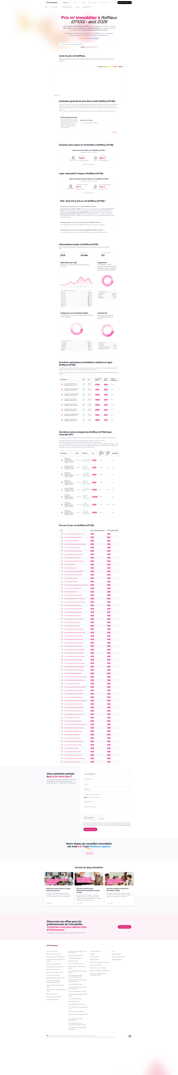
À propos (92, 954)
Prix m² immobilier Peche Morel (72, 734)
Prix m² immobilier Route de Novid (73, 615)
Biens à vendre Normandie (54, 964)
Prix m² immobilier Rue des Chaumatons (74, 653)
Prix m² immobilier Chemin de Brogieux (74, 639)
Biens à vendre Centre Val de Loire (56, 957)
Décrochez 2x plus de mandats (98, 968)
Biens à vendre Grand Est (53, 969)
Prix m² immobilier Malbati (71, 578)
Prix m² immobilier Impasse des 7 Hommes (75, 656)
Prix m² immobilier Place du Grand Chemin (74, 680)
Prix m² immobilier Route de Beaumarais (74, 707)
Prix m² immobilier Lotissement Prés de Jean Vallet (76, 584)
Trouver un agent (92, 2)
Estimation (65, 2)
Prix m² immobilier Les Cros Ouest (72, 761)
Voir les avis (89, 853)
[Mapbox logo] (57, 95)
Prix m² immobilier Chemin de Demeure (74, 571)
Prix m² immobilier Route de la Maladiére (74, 629)
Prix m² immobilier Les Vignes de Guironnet (75, 758)
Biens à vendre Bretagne (53, 975)
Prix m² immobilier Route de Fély (72, 683)
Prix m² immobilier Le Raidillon (72, 540)
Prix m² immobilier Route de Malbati (73, 673)
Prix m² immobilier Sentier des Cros (73, 605)
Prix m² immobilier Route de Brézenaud (74, 697)
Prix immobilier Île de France (75, 963)
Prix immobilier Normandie (75, 984)
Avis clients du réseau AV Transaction (100, 962)
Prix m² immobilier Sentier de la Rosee (73, 574)
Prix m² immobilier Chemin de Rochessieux (75, 666)
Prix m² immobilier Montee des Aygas (73, 659)
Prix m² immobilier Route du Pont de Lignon (75, 602)
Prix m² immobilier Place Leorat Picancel (74, 714)
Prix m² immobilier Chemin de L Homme (74, 619)
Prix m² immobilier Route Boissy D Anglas (74, 727)
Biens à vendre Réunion (53, 999)
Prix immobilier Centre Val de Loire (77, 991)
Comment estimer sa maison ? (76, 1011)
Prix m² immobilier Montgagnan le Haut (74, 741)
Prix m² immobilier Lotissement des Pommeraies (76, 724)
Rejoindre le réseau (124, 2)
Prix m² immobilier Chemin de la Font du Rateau (76, 700)
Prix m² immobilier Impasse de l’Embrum (74, 561)
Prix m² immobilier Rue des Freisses (73, 537)
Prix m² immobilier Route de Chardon (73, 612)
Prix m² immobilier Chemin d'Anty (72, 622)
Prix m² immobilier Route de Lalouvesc (73, 731)
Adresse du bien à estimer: (86, 120)
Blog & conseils (94, 959)
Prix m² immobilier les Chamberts (72, 547)
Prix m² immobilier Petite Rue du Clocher (74, 642)
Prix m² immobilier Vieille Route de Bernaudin (75, 544)
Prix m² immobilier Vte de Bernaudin (73, 588)
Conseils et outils (104, 2)
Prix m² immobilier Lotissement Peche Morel (75, 632)
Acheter (75, 2)
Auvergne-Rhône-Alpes (66, 7)
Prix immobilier (54, 7)
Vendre (83, 2)
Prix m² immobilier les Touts (71, 591)
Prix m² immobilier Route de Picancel (73, 595)
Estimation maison (73, 961)
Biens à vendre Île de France (54, 954)
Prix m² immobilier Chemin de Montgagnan (75, 649)
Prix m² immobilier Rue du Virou (72, 625)
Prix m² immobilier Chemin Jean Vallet (73, 704)
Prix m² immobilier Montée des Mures (73, 646)
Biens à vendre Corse (52, 994)
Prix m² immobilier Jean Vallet (71, 748)
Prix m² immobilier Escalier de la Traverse (74, 670)
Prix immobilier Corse (74, 1001)
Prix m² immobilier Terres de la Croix (73, 755)
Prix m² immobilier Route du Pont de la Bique (75, 687)
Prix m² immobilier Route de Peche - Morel (74, 533)
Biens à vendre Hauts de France (55, 967)
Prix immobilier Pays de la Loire (76, 1004)
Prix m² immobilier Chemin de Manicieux (74, 710)
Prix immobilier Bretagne (75, 998)
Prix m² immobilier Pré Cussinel (72, 717)
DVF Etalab (102, 437)
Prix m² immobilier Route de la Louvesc (74, 554)
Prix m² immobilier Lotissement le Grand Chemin (76, 676)
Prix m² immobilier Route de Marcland (73, 636)
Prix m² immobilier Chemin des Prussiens (74, 690)
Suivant (114, 132)
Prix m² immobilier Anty (70, 564)
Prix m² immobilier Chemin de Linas (73, 721)
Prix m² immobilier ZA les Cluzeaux (73, 557)
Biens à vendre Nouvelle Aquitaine (56, 978)
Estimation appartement (74, 958)
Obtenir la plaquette (124, 927)
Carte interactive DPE (95, 965)
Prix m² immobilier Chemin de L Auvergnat (74, 598)
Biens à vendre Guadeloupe (54, 997)
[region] (89, 81)
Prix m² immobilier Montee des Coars (73, 550)
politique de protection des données (124, 825)
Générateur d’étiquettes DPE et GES (99, 970)
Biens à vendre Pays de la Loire (55, 972)
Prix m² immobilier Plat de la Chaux (73, 751)
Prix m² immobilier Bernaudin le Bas (73, 744)
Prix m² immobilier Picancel (71, 567)
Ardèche (78, 7)
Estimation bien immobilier (75, 955)
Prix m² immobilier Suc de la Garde (73, 738)
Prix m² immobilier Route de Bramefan (73, 608)
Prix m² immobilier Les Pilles (71, 581)
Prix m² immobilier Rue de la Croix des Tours (75, 663)
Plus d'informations (111, 437)
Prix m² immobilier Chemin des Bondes (74, 693)
